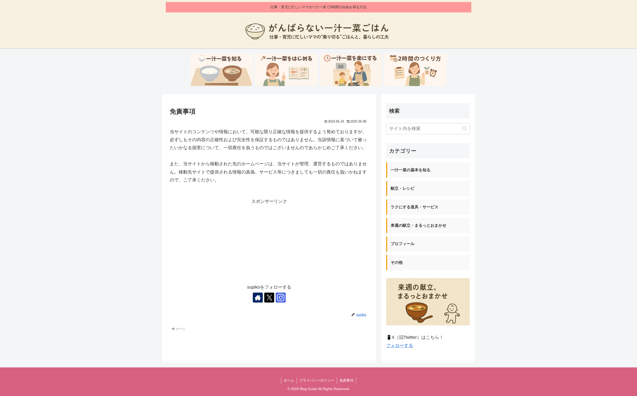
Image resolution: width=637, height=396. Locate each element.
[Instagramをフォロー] (281, 298)
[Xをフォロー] (269, 298)
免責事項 (346, 380)
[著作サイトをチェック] (258, 298)
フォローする (399, 345)
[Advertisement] (269, 240)
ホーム (289, 380)
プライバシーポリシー (316, 380)
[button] (464, 128)
